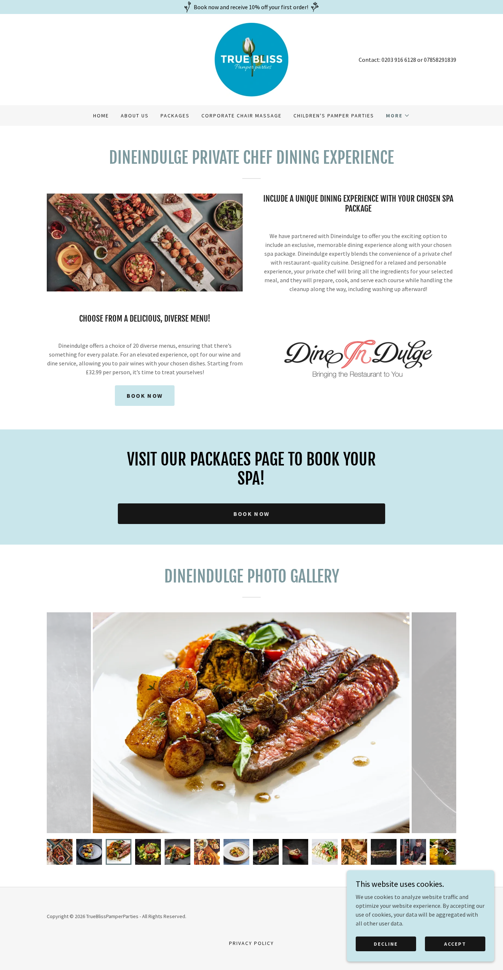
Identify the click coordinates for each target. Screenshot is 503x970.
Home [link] (101, 115)
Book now (251, 513)
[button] (398, 115)
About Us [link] (135, 115)
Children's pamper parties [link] (333, 115)
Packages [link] (175, 115)
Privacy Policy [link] (251, 943)
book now (145, 395)
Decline (386, 943)
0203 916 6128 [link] (398, 59)
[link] (251, 59)
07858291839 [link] (440, 59)
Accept (455, 943)
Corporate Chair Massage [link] (241, 115)
